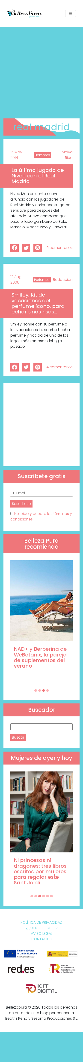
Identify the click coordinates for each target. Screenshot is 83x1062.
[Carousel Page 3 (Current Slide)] (43, 690)
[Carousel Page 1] (35, 690)
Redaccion (63, 279)
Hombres (42, 155)
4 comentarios (59, 367)
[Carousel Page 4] (47, 690)
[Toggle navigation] (70, 13)
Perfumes (42, 279)
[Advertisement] (41, 71)
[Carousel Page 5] (47, 896)
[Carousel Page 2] (39, 690)
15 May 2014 (16, 154)
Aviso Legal (41, 933)
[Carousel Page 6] (51, 896)
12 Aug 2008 (15, 279)
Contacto (41, 939)
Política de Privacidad (41, 922)
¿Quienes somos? (42, 928)
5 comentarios (59, 247)
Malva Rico (67, 154)
